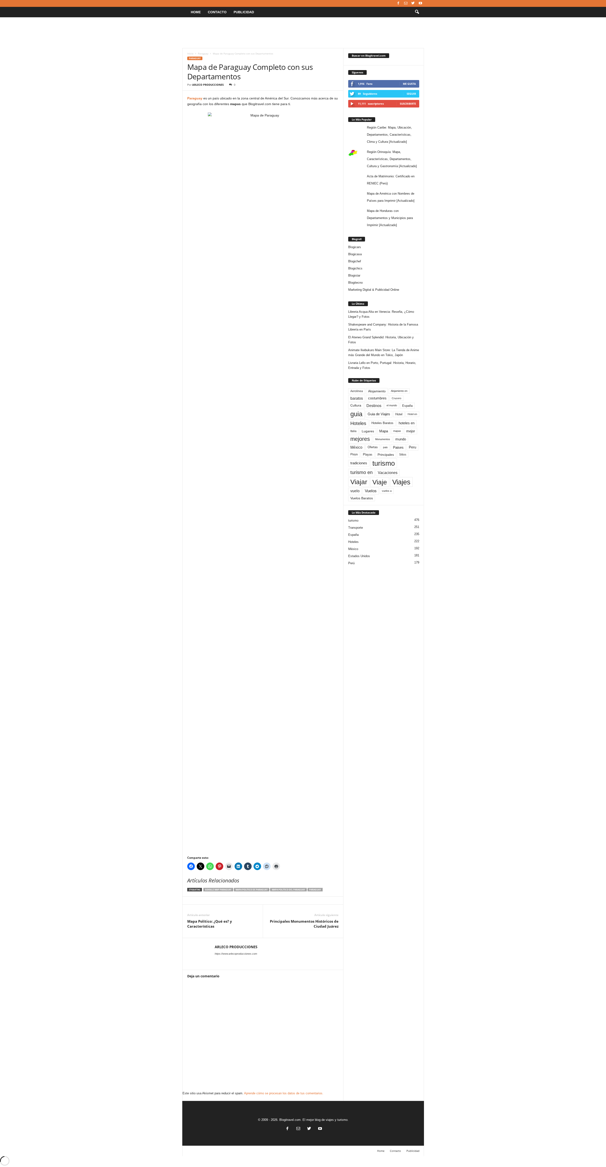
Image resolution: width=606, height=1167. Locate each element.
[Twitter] (413, 3)
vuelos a (387, 490)
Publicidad (244, 12)
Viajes (401, 482)
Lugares (368, 431)
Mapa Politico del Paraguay (288, 889)
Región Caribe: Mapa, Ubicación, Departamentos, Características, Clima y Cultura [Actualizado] (389, 134)
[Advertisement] (303, 32)
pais (385, 447)
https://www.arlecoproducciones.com (236, 953)
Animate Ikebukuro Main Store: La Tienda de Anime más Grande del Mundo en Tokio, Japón (383, 352)
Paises (398, 447)
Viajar (358, 482)
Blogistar (354, 275)
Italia (353, 431)
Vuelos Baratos (361, 498)
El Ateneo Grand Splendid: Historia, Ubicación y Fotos (381, 339)
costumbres (377, 398)
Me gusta (409, 83)
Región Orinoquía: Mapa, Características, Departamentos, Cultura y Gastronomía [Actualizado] (392, 159)
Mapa (383, 431)
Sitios (402, 454)
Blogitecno (355, 282)
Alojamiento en (399, 390)
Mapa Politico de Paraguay (252, 889)
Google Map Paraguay (218, 889)
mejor (410, 431)
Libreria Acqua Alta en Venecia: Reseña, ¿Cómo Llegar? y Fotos (381, 314)
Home (196, 12)
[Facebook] (398, 3)
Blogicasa (355, 254)
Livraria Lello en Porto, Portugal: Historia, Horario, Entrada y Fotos (382, 365)
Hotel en (412, 414)
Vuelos (371, 490)
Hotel (398, 414)
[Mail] (406, 3)
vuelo (355, 491)
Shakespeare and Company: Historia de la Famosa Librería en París (383, 327)
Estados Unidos (359, 556)
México (356, 447)
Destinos (373, 405)
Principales (386, 454)
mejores (360, 439)
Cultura (355, 405)
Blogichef (354, 261)
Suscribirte (408, 103)
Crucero (396, 398)
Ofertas (373, 447)
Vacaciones (387, 472)
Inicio (190, 53)
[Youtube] (420, 3)
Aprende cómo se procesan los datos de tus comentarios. (283, 1093)
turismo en (361, 472)
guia (356, 414)
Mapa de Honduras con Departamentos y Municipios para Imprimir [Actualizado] (390, 218)
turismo (383, 463)
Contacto (217, 12)
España (407, 405)
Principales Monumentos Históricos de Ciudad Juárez (304, 924)
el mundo (392, 405)
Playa (354, 454)
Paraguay (203, 53)
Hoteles (358, 423)
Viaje (379, 482)
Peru (412, 447)
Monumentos (382, 439)
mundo (400, 439)
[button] (417, 12)
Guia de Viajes (379, 414)
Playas (367, 454)
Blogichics (355, 268)
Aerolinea (356, 391)
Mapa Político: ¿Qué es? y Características (209, 924)
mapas (397, 430)
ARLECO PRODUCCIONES (208, 84)
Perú (351, 563)
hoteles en (406, 423)
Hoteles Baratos (382, 423)
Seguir (411, 93)
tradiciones (358, 463)
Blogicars (354, 247)
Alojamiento (377, 391)
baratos (356, 398)
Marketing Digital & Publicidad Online (373, 289)
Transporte (355, 527)
